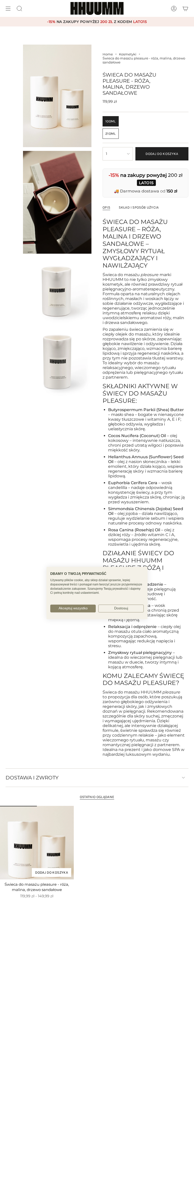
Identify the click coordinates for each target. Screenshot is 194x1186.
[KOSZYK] (185, 8)
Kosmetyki (127, 54)
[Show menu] (8, 8)
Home (108, 54)
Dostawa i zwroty (32, 778)
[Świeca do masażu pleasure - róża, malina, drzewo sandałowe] (37, 842)
